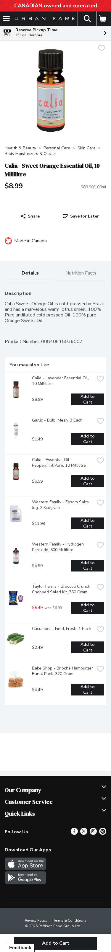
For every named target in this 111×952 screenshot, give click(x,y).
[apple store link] (25, 868)
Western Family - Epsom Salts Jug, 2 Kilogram (61, 504)
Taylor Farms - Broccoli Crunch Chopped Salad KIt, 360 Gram (61, 589)
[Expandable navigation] (6, 18)
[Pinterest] (102, 833)
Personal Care (57, 148)
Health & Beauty (20, 148)
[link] (81, 216)
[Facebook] (74, 833)
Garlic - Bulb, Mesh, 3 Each (57, 420)
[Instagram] (93, 833)
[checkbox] (101, 49)
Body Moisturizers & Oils (28, 153)
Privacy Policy (36, 920)
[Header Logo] (44, 19)
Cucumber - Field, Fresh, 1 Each (61, 628)
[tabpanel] (55, 495)
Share (34, 216)
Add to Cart (88, 399)
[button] (87, 19)
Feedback (20, 947)
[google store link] (25, 882)
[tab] (30, 273)
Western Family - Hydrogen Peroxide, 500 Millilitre (58, 547)
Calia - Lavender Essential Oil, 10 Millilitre (61, 380)
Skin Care (87, 148)
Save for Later (84, 216)
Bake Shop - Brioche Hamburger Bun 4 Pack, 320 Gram (63, 671)
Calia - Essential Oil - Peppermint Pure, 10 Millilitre (59, 462)
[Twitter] (83, 833)
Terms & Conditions (69, 920)
